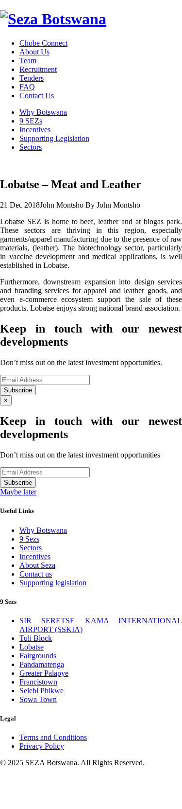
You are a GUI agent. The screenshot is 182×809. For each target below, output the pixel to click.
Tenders (31, 78)
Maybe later (18, 492)
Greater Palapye (43, 673)
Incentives (34, 129)
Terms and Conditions (53, 737)
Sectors (30, 147)
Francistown (38, 682)
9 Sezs (29, 539)
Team (27, 60)
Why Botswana (43, 112)
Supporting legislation (52, 583)
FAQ (27, 87)
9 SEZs (30, 121)
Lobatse (31, 647)
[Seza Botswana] (53, 19)
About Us (34, 52)
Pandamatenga (41, 664)
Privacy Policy (41, 746)
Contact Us (36, 95)
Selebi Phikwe (41, 690)
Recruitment (38, 69)
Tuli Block (35, 638)
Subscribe (18, 390)
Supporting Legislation (54, 138)
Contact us (35, 574)
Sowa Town (38, 699)
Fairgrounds (37, 655)
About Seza (37, 565)
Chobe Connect (43, 43)
